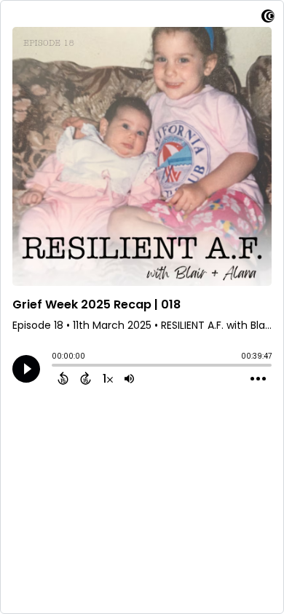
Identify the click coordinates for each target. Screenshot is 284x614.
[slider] (55, 366)
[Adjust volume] (129, 378)
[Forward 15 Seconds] (85, 378)
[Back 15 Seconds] (63, 378)
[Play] (26, 369)
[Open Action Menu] (258, 379)
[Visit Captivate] (268, 18)
